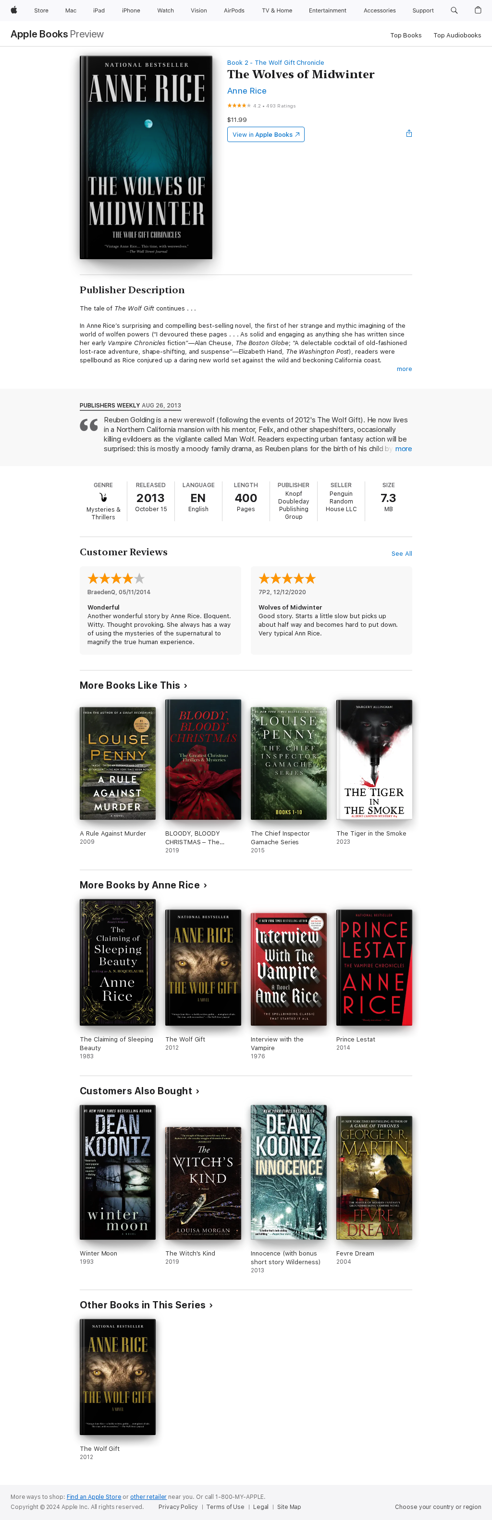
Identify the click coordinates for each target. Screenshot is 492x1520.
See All (402, 553)
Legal (261, 1507)
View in (263, 134)
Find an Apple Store (94, 1497)
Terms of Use (225, 1507)
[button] (454, 10)
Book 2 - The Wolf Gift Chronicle (275, 62)
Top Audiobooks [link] (457, 35)
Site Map (289, 1507)
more (404, 368)
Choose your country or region (438, 1507)
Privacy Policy (178, 1507)
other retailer (148, 1497)
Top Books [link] (406, 35)
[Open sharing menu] (409, 134)
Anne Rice (247, 90)
